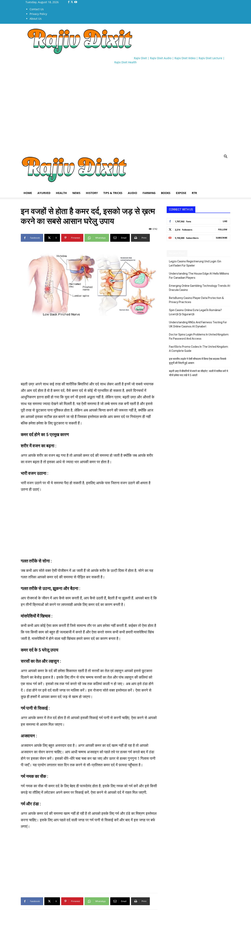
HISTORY (92, 193)
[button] (225, 157)
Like (225, 221)
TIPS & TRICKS (112, 193)
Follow (222, 229)
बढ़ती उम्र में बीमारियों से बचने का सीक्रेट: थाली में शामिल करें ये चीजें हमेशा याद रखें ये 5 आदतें (198, 373)
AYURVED (43, 193)
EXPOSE (181, 193)
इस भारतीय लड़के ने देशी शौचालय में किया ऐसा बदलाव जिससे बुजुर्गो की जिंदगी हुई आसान (197, 361)
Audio (132, 193)
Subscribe (221, 237)
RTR (194, 193)
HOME (28, 193)
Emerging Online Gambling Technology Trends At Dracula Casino (199, 287)
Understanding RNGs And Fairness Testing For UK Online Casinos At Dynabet (198, 324)
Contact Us (37, 9)
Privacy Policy (38, 14)
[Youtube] (75, 2)
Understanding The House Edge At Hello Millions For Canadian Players (199, 275)
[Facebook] (69, 2)
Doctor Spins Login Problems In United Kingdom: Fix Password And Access (199, 336)
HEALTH (61, 193)
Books (165, 193)
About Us (36, 18)
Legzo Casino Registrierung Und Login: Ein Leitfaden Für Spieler (195, 263)
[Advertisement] (92, 78)
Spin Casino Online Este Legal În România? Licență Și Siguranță (195, 312)
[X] (72, 2)
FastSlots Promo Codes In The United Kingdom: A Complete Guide (198, 348)
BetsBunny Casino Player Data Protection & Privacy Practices (196, 300)
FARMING (149, 193)
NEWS (76, 193)
